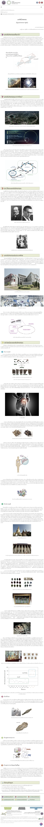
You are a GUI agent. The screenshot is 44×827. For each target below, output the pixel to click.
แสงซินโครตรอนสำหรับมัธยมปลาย (7, 10)
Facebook (37, 2)
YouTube (39, 2)
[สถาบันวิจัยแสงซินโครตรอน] (11, 2)
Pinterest (42, 2)
